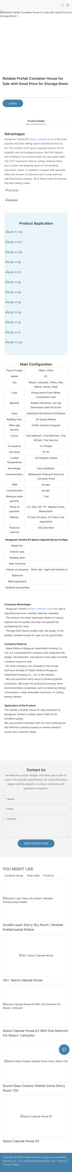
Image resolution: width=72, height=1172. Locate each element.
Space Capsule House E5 (21, 1141)
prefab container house (40, 608)
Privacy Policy (11, 1164)
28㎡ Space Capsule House (22, 980)
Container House (13, 875)
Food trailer (33, 875)
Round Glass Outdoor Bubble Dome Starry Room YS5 (34, 1088)
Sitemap (62, 1160)
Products (48, 875)
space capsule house (41, 139)
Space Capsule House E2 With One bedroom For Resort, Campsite (35, 1033)
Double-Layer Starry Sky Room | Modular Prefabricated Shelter (33, 927)
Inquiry (13, 103)
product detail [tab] (36, 120)
